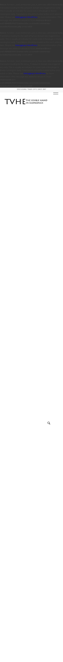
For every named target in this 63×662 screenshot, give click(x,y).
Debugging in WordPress (26, 17)
